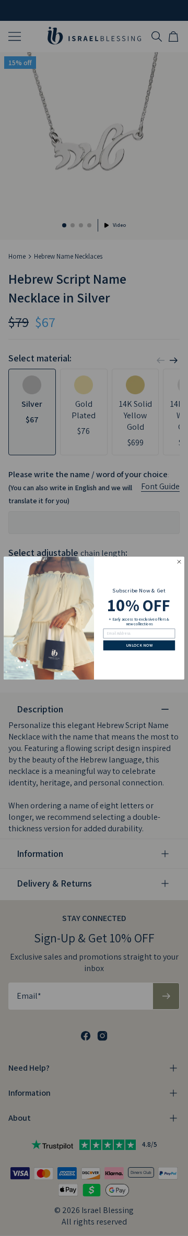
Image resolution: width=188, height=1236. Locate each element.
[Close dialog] (179, 562)
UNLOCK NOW (139, 645)
